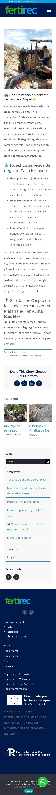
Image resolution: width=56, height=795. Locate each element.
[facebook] (24, 620)
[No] (52, 786)
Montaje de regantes (19, 546)
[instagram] (31, 620)
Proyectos (14, 356)
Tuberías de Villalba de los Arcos (26, 488)
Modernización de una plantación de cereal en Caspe (15, 434)
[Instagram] (16, 586)
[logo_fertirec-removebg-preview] (17, 606)
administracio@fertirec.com (33, 1)
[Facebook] (9, 586)
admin (9, 352)
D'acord (28, 791)
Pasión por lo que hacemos (23, 510)
